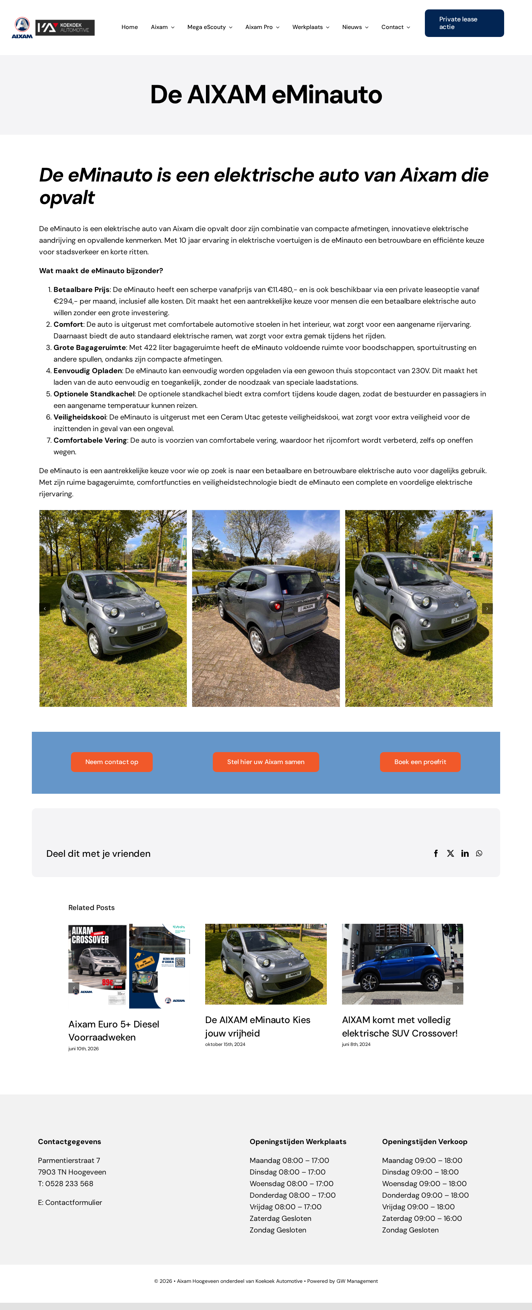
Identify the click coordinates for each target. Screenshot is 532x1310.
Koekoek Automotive (279, 1281)
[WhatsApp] (479, 853)
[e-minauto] (265, 608)
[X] (450, 853)
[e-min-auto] (419, 608)
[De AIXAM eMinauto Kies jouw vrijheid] (266, 964)
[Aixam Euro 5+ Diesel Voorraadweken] (129, 966)
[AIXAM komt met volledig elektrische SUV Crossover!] (403, 964)
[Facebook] (436, 853)
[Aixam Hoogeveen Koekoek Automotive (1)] (53, 20)
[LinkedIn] (465, 853)
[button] (44, 608)
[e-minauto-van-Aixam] (113, 608)
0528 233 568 (69, 1183)
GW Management (357, 1281)
